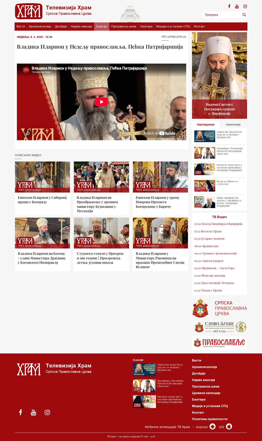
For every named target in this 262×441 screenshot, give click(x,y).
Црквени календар (206, 393)
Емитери (146, 26)
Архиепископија (40, 26)
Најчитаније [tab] (233, 124)
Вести (20, 26)
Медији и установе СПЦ (173, 26)
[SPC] (219, 308)
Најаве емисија (81, 26)
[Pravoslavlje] (219, 343)
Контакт (199, 26)
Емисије (101, 26)
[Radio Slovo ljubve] (219, 327)
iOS (222, 427)
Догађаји (61, 26)
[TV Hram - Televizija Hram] (53, 11)
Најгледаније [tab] (205, 124)
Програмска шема (123, 26)
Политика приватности (209, 419)
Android (202, 427)
